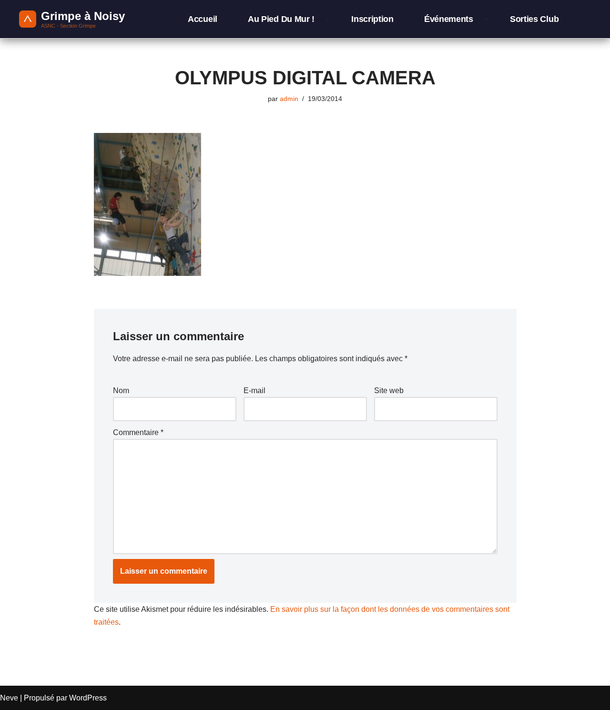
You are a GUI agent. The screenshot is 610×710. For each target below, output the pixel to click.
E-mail (254, 390)
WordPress (88, 698)
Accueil (202, 19)
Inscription (372, 19)
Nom (121, 390)
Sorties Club (534, 19)
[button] (327, 19)
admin (289, 98)
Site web (389, 390)
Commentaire (138, 432)
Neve (9, 698)
